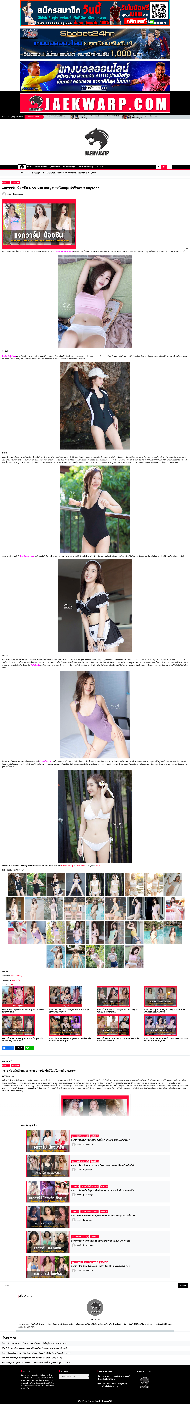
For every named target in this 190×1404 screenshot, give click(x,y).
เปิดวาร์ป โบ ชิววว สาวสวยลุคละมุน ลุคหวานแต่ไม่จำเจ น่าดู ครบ (103, 117)
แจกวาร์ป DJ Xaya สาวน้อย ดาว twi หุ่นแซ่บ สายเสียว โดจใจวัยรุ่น (100, 1241)
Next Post (6, 1061)
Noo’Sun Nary (67, 866)
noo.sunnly (82, 866)
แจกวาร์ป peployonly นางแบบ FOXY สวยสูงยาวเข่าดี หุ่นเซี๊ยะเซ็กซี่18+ (103, 1165)
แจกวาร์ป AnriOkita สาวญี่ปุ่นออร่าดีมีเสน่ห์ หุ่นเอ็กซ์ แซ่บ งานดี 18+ (69, 1010)
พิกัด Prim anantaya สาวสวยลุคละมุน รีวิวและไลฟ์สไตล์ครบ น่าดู (27, 1358)
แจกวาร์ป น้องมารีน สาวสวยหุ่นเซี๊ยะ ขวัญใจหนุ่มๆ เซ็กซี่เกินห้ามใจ (100, 1140)
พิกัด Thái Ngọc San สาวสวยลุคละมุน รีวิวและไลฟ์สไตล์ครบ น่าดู (27, 1348)
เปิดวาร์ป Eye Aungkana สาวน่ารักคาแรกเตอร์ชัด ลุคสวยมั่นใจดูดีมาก (29, 1363)
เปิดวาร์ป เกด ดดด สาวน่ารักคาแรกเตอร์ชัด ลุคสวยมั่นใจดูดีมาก (156, 117)
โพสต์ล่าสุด (15, 182)
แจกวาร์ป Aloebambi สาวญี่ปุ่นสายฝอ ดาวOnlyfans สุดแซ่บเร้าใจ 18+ (103, 1215)
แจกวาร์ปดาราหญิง (69, 167)
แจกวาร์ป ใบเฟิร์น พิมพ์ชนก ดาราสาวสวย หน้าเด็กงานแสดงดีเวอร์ (100, 1266)
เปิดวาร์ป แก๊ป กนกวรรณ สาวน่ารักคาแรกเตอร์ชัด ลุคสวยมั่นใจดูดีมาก (53, 117)
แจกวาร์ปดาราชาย (41, 167)
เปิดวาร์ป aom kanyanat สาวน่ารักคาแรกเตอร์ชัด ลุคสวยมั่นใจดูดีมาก (29, 1353)
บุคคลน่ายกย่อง (55, 167)
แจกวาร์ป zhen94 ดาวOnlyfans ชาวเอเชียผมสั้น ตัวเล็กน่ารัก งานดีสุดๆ (70, 1039)
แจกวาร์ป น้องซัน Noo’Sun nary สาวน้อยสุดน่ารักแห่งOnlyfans (50, 188)
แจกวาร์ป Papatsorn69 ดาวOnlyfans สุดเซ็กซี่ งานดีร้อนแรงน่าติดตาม (164, 1010)
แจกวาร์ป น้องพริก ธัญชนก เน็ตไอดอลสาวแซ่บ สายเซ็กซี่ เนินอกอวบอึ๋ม (102, 1190)
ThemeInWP (107, 1401)
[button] (158, 167)
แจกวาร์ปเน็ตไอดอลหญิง (85, 167)
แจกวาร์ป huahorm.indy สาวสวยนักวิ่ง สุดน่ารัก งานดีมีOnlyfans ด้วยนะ (22, 1039)
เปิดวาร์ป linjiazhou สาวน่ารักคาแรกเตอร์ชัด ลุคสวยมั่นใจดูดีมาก (27, 1343)
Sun (98, 866)
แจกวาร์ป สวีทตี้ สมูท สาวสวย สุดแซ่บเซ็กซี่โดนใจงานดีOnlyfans (39, 1070)
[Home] (22, 167)
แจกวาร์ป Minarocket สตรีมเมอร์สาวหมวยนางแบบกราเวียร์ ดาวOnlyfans (166, 1039)
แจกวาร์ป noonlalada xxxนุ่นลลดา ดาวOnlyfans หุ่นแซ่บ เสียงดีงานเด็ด (118, 1010)
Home (29, 167)
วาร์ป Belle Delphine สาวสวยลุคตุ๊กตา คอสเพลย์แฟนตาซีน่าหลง (23, 1010)
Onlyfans (100, 167)
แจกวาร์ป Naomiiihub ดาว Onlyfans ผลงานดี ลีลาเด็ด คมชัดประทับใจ (118, 1039)
